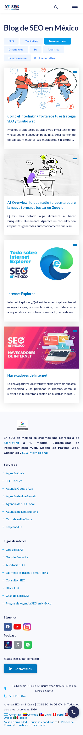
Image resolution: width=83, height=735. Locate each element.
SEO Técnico (14, 481)
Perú (59, 714)
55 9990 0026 (17, 696)
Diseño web (15, 49)
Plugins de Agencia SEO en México (29, 603)
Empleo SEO (14, 527)
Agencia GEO (15, 473)
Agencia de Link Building (22, 511)
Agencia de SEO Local (20, 504)
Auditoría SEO (15, 565)
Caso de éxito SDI (17, 595)
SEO (11, 41)
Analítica (53, 49)
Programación (17, 58)
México (22, 717)
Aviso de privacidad (15, 721)
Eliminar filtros (46, 58)
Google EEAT (15, 549)
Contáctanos (23, 669)
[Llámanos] (73, 712)
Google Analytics (17, 557)
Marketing (31, 41)
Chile (47, 714)
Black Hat (12, 588)
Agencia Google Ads (19, 488)
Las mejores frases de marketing (27, 572)
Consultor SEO (15, 580)
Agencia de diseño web (21, 496)
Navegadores (57, 41)
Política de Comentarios (32, 725)
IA (35, 49)
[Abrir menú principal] (75, 7)
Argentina (15, 714)
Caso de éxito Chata (19, 519)
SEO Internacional (35, 452)
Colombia (33, 714)
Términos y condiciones (43, 721)
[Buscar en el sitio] (56, 7)
